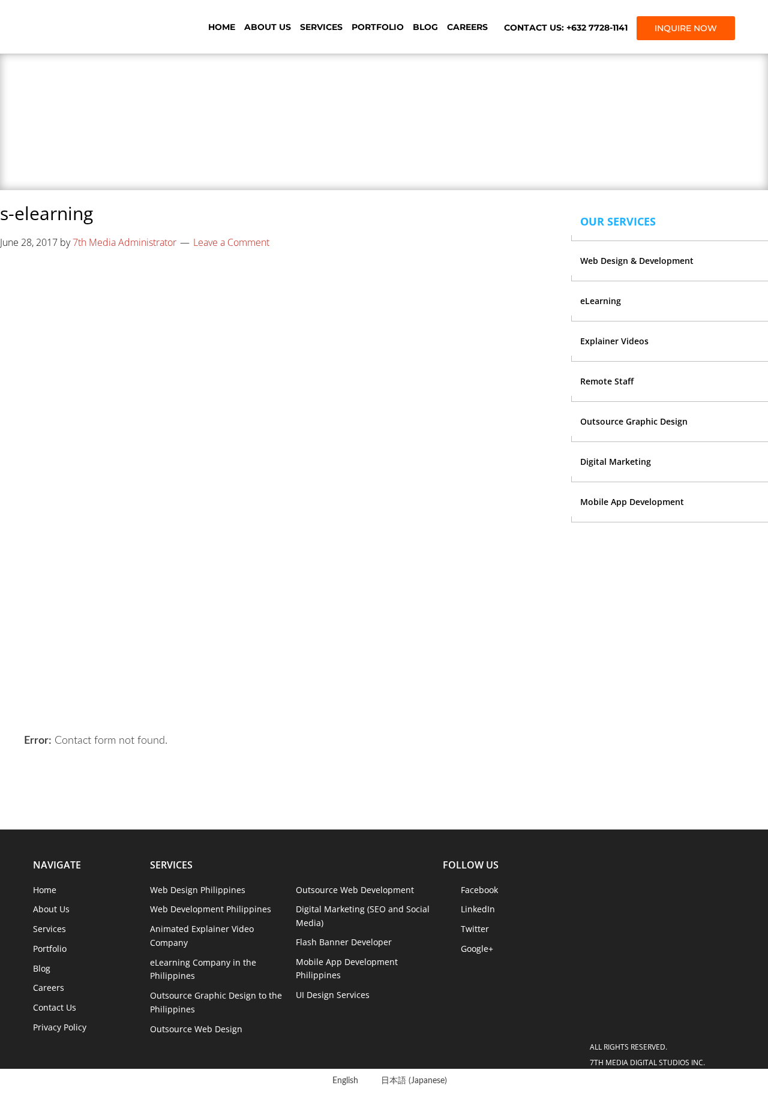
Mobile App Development (632, 501)
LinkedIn (478, 909)
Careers (467, 27)
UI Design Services (333, 994)
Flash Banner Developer (344, 942)
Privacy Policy (59, 1027)
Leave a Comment (231, 242)
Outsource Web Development (355, 889)
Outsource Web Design (196, 1029)
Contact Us (54, 1007)
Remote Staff (607, 381)
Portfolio (378, 27)
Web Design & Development (637, 260)
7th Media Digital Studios (99, 27)
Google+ (477, 948)
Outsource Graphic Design (634, 421)
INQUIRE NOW (686, 28)
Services (321, 27)
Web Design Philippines (197, 889)
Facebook (479, 889)
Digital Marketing (615, 461)
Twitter (475, 928)
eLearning (600, 300)
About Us (267, 27)
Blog (425, 27)
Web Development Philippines (210, 909)
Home (221, 27)
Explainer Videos (614, 341)
